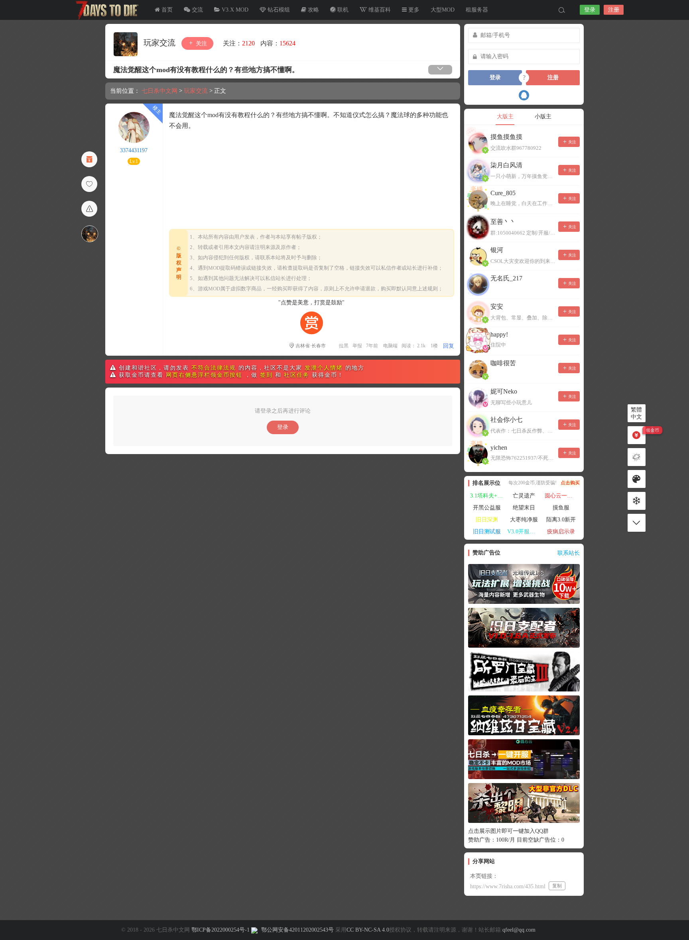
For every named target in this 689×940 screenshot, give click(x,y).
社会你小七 (506, 419)
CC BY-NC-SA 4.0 (367, 930)
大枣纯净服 (524, 520)
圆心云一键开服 (562, 496)
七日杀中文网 (105, 10)
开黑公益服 (487, 508)
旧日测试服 (487, 532)
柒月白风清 (506, 165)
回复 (448, 346)
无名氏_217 (506, 278)
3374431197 (134, 150)
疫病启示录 (561, 532)
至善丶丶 (503, 221)
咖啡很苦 (503, 363)
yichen (498, 447)
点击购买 (570, 483)
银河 (496, 250)
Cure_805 (503, 193)
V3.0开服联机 (524, 532)
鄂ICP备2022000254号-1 (220, 930)
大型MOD (443, 10)
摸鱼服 (561, 508)
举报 (357, 346)
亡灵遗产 (524, 496)
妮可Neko (503, 391)
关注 (200, 44)
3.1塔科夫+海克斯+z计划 (487, 496)
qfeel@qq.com (518, 930)
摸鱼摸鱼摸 (506, 136)
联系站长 (568, 553)
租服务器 (477, 10)
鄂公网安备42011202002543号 (297, 930)
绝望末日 (524, 508)
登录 (589, 10)
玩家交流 (160, 42)
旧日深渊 (487, 520)
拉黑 (343, 346)
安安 (496, 306)
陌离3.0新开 (561, 520)
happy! (499, 334)
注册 (613, 10)
